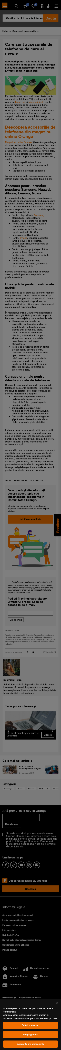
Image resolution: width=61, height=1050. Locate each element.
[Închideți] (57, 1003)
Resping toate (30, 1034)
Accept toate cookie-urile (30, 1044)
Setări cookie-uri (30, 1025)
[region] (30, 1024)
